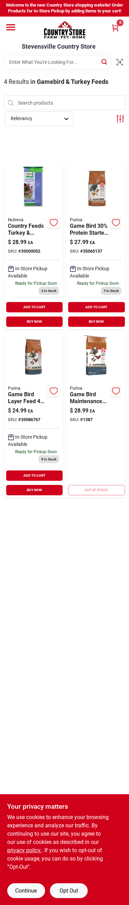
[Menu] (10, 27)
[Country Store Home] (64, 29)
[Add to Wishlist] (53, 222)
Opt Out (69, 890)
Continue (26, 890)
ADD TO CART (34, 307)
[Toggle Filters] (120, 119)
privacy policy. (24, 850)
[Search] (105, 61)
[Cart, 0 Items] (115, 27)
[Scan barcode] (120, 62)
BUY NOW (34, 321)
